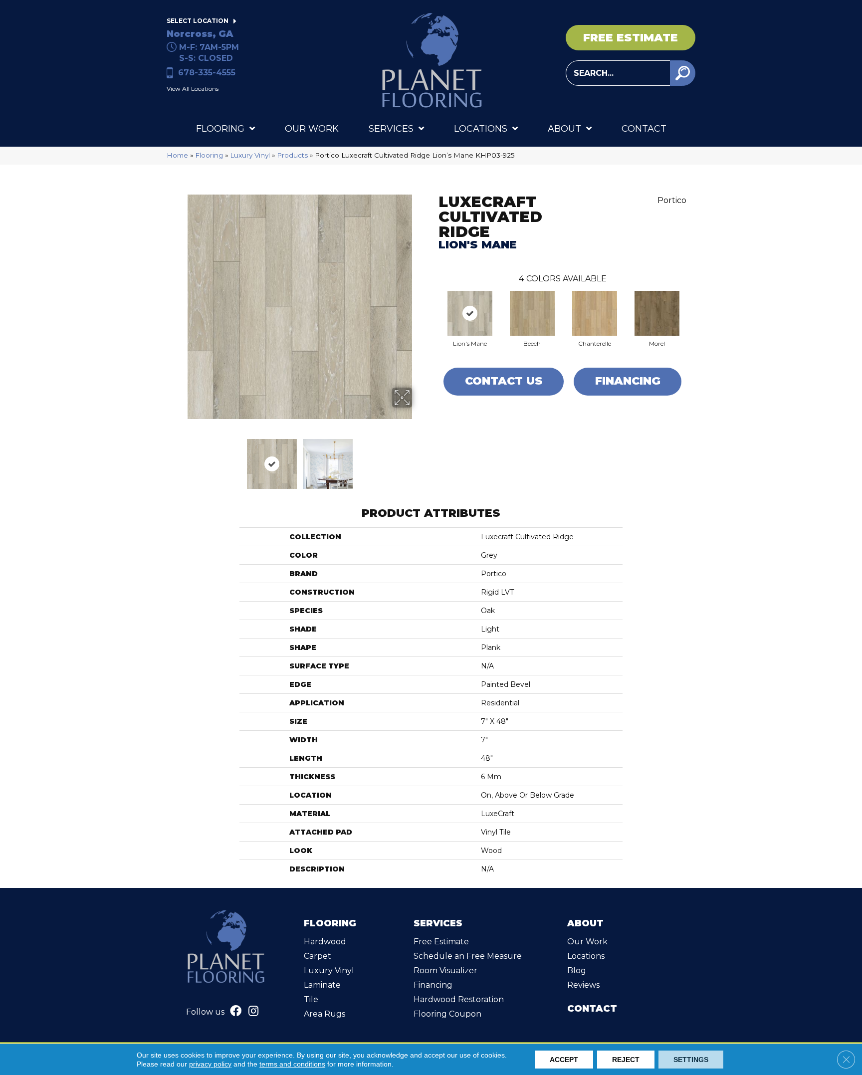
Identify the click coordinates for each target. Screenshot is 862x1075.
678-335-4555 (206, 72)
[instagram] (253, 1012)
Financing (627, 381)
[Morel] (657, 313)
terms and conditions (292, 1064)
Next (419, 459)
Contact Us (504, 381)
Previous (181, 459)
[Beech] (532, 313)
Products (292, 155)
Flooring (209, 155)
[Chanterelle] (595, 313)
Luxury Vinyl (250, 155)
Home (177, 155)
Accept (564, 1060)
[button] (682, 73)
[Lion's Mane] (470, 313)
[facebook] (235, 1012)
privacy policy (210, 1064)
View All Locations (192, 88)
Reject (626, 1060)
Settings (690, 1060)
